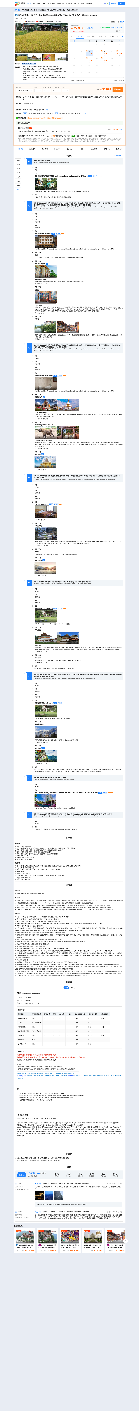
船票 (53, 3)
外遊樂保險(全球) (23, 128)
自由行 (44, 3)
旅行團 (29, 3)
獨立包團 (76, 3)
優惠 (82, 3)
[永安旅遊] (20, 3)
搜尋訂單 (113, 4)
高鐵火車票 (60, 3)
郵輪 (49, 3)
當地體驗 (69, 3)
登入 (121, 4)
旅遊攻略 (89, 3)
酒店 (38, 3)
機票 (34, 3)
